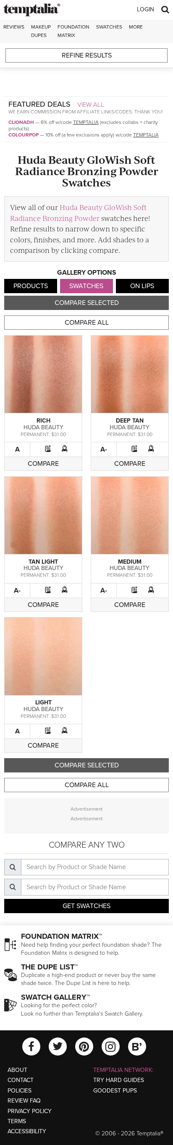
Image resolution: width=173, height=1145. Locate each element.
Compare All (87, 322)
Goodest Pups (115, 1090)
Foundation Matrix (73, 31)
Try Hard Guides (118, 1080)
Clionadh (21, 122)
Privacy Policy (30, 1111)
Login (145, 9)
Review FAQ (24, 1100)
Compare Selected (87, 303)
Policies (19, 1090)
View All (90, 104)
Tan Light (43, 561)
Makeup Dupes (41, 31)
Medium (130, 561)
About (17, 1070)
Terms (17, 1121)
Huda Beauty (43, 427)
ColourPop (23, 135)
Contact (21, 1080)
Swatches (109, 27)
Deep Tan (130, 420)
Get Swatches (86, 906)
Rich (43, 420)
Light (43, 702)
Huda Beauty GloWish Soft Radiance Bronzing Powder (78, 212)
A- (103, 449)
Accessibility (27, 1131)
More (136, 27)
